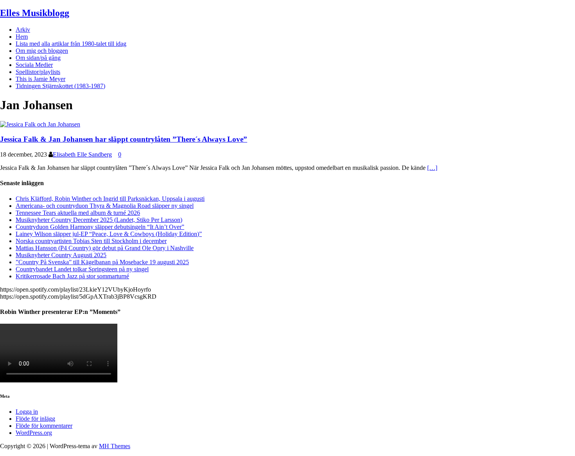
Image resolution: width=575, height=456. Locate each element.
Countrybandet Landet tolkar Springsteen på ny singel (82, 269)
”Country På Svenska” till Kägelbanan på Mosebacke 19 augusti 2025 (102, 262)
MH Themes (114, 446)
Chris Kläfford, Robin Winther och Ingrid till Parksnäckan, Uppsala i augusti (110, 198)
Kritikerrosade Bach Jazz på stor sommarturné (72, 276)
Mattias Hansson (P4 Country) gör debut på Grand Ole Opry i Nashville (105, 248)
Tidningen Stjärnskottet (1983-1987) (60, 86)
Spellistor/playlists (38, 71)
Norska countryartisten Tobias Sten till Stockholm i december (91, 241)
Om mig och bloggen (42, 50)
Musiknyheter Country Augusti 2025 (61, 255)
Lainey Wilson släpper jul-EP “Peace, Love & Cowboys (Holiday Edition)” (109, 234)
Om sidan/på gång (38, 57)
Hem (22, 36)
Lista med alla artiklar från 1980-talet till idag (71, 43)
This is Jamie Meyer (40, 79)
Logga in (27, 411)
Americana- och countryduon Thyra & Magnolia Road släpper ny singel (105, 205)
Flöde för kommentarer (44, 425)
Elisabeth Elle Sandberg (82, 154)
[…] (432, 167)
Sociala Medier (34, 64)
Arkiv (23, 29)
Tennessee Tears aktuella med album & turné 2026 (78, 212)
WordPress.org (34, 432)
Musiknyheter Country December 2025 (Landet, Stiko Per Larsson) (99, 219)
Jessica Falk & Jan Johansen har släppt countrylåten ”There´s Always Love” (123, 139)
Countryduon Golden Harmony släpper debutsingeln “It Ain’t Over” (100, 226)
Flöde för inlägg (35, 418)
